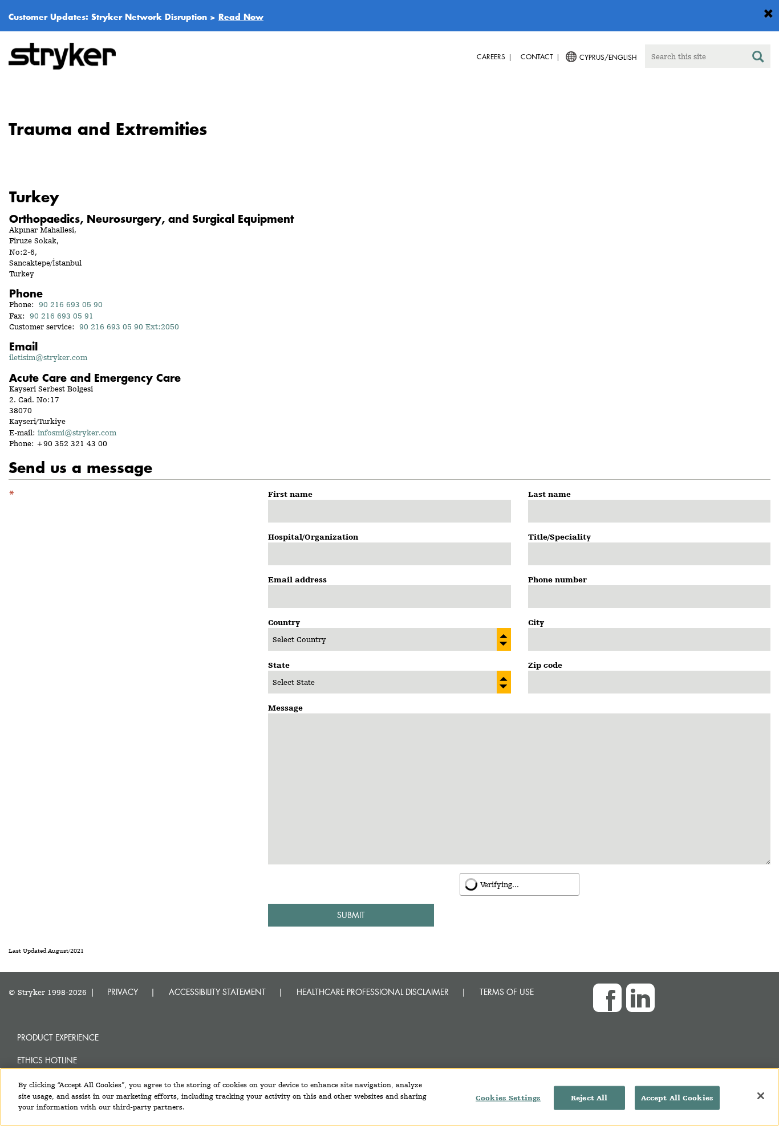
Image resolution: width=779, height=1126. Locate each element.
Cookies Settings (508, 1098)
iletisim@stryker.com (48, 357)
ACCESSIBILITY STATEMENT (217, 991)
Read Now (240, 16)
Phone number (557, 579)
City (536, 622)
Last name (549, 494)
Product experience (58, 1037)
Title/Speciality (559, 536)
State (279, 665)
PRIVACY (122, 991)
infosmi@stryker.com (77, 432)
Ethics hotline (47, 1060)
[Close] (760, 1095)
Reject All (589, 1098)
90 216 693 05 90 (71, 304)
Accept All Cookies (677, 1098)
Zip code (545, 665)
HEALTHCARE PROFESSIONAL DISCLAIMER (373, 991)
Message (285, 707)
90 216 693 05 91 (62, 315)
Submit (351, 914)
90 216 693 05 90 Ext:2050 (129, 326)
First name (290, 494)
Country (284, 622)
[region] (389, 1097)
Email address (297, 579)
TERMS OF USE (507, 991)
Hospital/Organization (313, 536)
